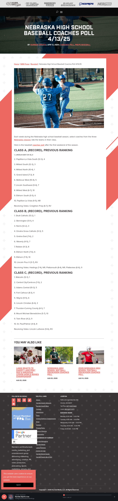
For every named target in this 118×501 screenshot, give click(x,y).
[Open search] (57, 12)
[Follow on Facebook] (13, 400)
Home (16, 64)
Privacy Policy (40, 428)
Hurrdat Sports (38, 45)
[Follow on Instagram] (24, 400)
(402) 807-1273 (69, 409)
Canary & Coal (40, 451)
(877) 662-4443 (71, 406)
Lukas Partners (41, 448)
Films (38, 416)
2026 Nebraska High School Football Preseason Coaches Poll (89, 371)
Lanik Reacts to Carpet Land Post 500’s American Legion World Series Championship (27, 372)
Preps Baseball (82, 45)
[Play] (4, 496)
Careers (38, 425)
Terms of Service (41, 431)
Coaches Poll (67, 45)
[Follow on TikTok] (29, 400)
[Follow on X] (19, 400)
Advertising (39, 412)
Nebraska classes (22, 139)
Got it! (18, 485)
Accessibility (40, 434)
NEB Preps (24, 64)
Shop (37, 422)
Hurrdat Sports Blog (42, 406)
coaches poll (38, 144)
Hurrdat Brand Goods (43, 454)
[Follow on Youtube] (13, 404)
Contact (38, 409)
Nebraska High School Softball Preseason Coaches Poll (58, 371)
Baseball (34, 64)
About (38, 400)
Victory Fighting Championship (46, 419)
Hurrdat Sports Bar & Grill (44, 457)
